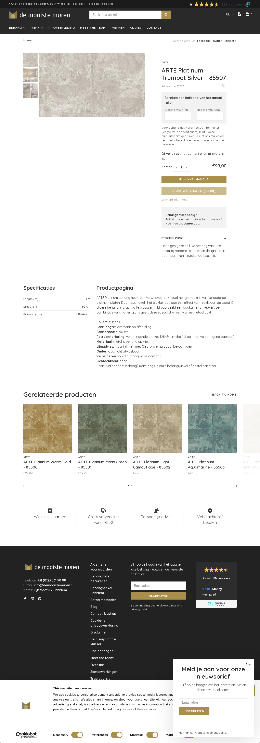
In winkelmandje (194, 179)
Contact (154, 27)
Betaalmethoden (103, 600)
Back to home (224, 394)
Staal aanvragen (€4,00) (194, 191)
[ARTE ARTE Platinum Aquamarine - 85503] (212, 428)
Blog (94, 607)
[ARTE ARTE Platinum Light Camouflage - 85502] (157, 428)
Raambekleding (62, 27)
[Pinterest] (39, 599)
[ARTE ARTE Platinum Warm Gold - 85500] (47, 428)
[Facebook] (25, 599)
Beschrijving (172, 238)
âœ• (248, 665)
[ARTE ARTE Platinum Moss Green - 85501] (102, 428)
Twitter (217, 41)
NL (228, 14)
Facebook (204, 41)
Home (27, 40)
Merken (118, 27)
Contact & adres (103, 614)
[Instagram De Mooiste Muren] (32, 599)
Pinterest (230, 41)
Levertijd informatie (174, 199)
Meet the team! (93, 27)
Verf (35, 27)
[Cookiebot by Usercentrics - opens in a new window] (26, 735)
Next (237, 486)
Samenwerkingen (104, 672)
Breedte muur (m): (176, 109)
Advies (135, 27)
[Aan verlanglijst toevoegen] (223, 86)
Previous (23, 486)
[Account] (239, 14)
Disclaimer (98, 632)
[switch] (116, 735)
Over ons (97, 665)
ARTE (165, 62)
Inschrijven (158, 596)
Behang (15, 27)
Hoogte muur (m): (208, 109)
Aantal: (166, 167)
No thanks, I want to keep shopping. (203, 732)
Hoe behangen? (102, 651)
